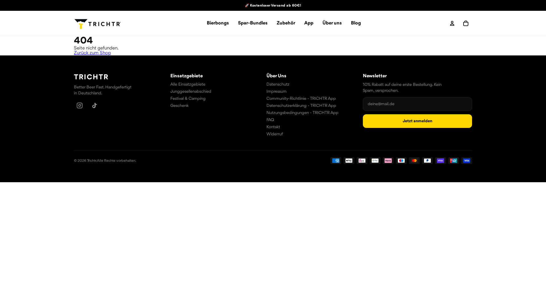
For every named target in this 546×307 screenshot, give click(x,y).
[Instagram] (79, 105)
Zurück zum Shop (92, 53)
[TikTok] (94, 105)
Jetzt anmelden (417, 121)
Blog (356, 23)
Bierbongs (218, 23)
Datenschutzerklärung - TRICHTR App (301, 106)
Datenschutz (277, 84)
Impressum (276, 92)
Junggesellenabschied (190, 92)
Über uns (332, 23)
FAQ (270, 120)
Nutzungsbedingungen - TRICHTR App (302, 113)
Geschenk (179, 106)
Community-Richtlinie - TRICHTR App (301, 99)
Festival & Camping (188, 99)
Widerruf (274, 134)
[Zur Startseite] (98, 23)
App (308, 23)
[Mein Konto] (452, 23)
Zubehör (286, 23)
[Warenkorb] (466, 23)
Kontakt (273, 127)
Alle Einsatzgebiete (187, 84)
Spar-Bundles (253, 23)
